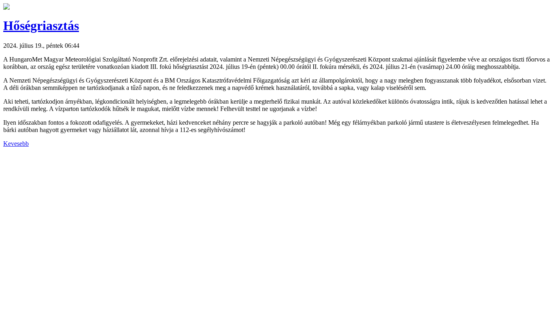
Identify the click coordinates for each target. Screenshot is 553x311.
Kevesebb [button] (16, 143)
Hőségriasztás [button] (41, 25)
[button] (6, 7)
